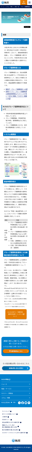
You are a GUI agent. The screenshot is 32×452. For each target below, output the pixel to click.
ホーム (2, 6)
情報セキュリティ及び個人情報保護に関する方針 (9, 426)
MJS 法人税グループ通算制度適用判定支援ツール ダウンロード (15, 314)
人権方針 (4, 417)
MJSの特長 (5, 379)
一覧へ (14, 402)
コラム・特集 (9, 6)
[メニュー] (29, 2)
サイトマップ (6, 411)
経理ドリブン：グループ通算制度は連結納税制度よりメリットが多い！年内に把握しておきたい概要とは (16, 95)
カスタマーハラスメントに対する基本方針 (14, 432)
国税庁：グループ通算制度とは (16, 89)
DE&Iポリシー (6, 419)
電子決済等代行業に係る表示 (10, 430)
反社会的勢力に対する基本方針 (11, 422)
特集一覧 (17, 6)
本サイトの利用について (9, 414)
